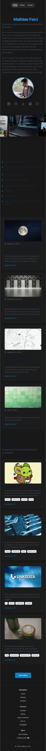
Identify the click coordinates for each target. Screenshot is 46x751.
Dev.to (23, 721)
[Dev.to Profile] (30, 103)
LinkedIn (23, 711)
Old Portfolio (23, 734)
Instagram (23, 725)
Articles (22, 5)
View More (23, 675)
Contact (30, 5)
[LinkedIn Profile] (8, 103)
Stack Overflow (23, 718)
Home (15, 5)
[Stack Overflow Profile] (23, 103)
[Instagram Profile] (37, 103)
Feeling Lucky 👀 (23, 738)
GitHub (23, 714)
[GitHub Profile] (16, 103)
